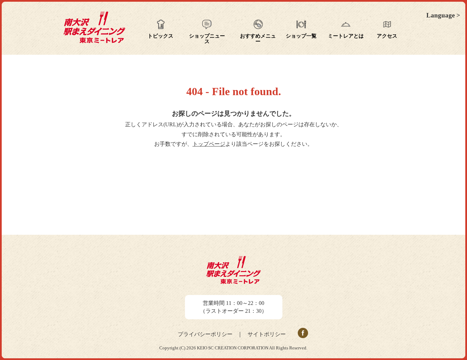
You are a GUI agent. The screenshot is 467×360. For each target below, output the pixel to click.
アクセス (387, 36)
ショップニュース (207, 38)
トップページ (208, 144)
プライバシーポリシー (205, 334)
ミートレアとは (346, 36)
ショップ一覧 (301, 36)
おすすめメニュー (258, 38)
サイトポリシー (267, 334)
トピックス (160, 36)
